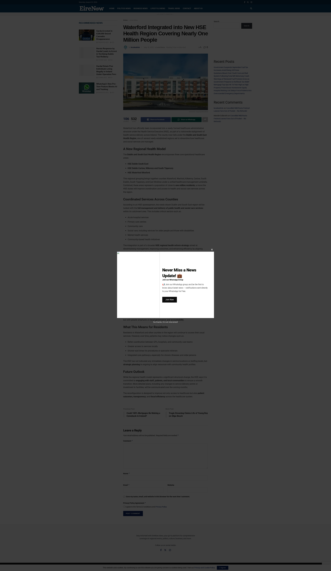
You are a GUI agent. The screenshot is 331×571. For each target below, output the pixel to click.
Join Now (169, 299)
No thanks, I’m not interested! (165, 322)
